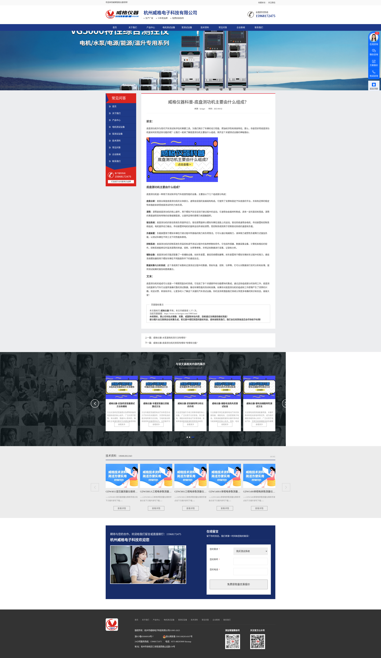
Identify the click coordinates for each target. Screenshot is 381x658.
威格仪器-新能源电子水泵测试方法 (232, 386)
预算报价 (197, 644)
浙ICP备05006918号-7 (144, 636)
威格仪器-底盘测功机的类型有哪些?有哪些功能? (175, 343)
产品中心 (151, 27)
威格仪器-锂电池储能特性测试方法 (198, 386)
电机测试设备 (169, 27)
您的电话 (215, 569)
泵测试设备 (187, 27)
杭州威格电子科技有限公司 (170, 12)
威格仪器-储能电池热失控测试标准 (163, 386)
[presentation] (95, 403)
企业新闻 (241, 27)
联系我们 (259, 27)
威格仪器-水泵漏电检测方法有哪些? (169, 338)
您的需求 (215, 549)
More (272, 457)
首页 (115, 27)
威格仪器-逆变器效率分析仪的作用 (129, 386)
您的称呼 (215, 559)
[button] (187, 437)
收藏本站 (261, 3)
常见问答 (223, 27)
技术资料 (205, 27)
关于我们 (133, 27)
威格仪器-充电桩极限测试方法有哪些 (268, 386)
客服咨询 (216, 644)
